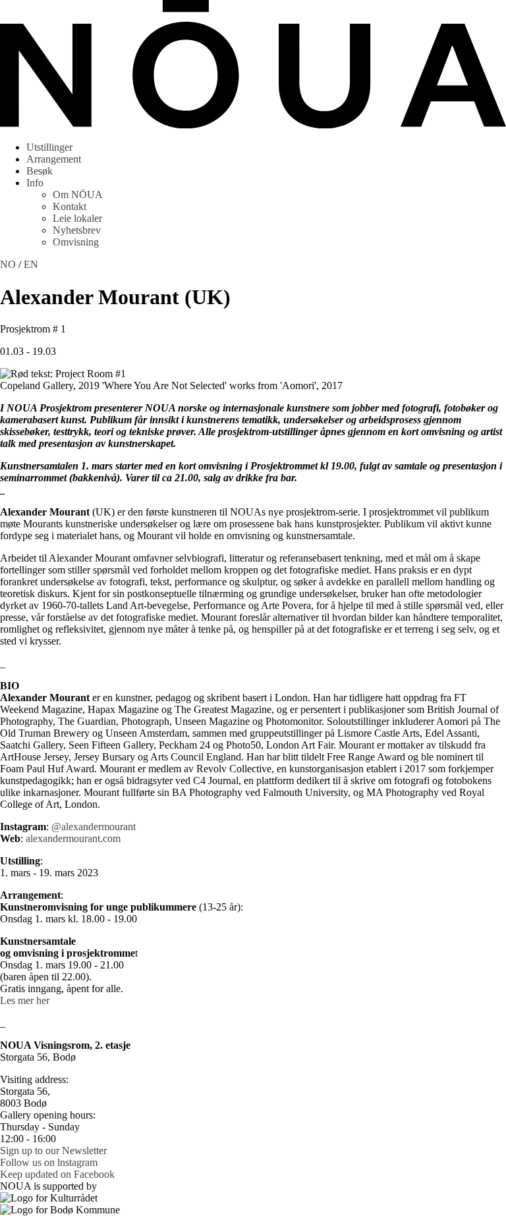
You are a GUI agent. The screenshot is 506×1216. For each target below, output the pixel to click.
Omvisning (76, 242)
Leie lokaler (77, 218)
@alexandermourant (93, 826)
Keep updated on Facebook (57, 1174)
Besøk (39, 170)
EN (31, 264)
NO (8, 264)
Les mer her (24, 1000)
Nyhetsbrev (77, 230)
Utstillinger (49, 147)
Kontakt (69, 206)
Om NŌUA (78, 194)
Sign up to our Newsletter (53, 1150)
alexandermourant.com (73, 838)
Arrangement (53, 159)
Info (34, 182)
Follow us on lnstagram (49, 1162)
